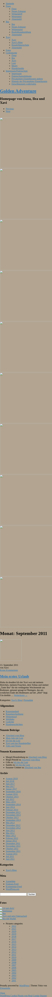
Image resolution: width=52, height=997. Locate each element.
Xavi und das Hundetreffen (18, 743)
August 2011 (11, 854)
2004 (14, 973)
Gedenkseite (11, 53)
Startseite (10, 3)
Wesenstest (17, 16)
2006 (14, 967)
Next (8, 111)
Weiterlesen (20, 695)
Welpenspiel (17, 29)
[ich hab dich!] (7, 908)
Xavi (8, 37)
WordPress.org (12, 889)
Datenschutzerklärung (21, 76)
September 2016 (13, 791)
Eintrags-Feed (12, 884)
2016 (14, 942)
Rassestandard (12, 711)
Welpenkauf (11, 716)
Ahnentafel (17, 19)
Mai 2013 (10, 822)
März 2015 (11, 802)
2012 (14, 952)
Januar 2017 (11, 789)
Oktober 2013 (12, 817)
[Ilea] (3, 913)
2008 (14, 962)
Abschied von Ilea (32, 767)
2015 (14, 944)
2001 (14, 980)
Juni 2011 (10, 859)
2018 (14, 936)
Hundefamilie (18, 68)
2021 (14, 929)
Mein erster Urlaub (14, 676)
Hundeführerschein (20, 45)
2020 (14, 931)
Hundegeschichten (14, 724)
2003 (14, 975)
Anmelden (10, 881)
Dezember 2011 (13, 843)
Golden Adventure (18, 91)
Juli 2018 (10, 781)
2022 (14, 926)
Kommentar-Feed (14, 886)
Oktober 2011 (12, 848)
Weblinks (10, 719)
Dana (8, 6)
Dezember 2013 (13, 812)
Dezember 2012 (13, 825)
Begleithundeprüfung (21, 32)
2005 (14, 970)
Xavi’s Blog (17, 42)
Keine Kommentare (9, 670)
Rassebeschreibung (14, 714)
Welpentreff (17, 14)
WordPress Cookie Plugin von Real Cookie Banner (23, 995)
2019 (14, 934)
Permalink (28, 700)
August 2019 (12, 778)
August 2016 (12, 794)
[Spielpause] (6, 911)
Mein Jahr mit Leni (14, 738)
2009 (14, 960)
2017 (14, 939)
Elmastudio (5, 988)
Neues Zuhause (19, 11)
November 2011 (13, 846)
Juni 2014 (10, 807)
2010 (14, 957)
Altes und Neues (13, 746)
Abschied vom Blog (15, 735)
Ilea (7, 21)
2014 (14, 947)
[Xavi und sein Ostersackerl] (13, 916)
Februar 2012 (12, 838)
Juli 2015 (10, 799)
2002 (14, 978)
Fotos (8, 50)
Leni (14, 63)
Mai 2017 (10, 786)
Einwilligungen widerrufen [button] (24, 84)
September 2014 (13, 804)
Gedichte (10, 722)
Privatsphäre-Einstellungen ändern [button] (27, 79)
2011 (14, 954)
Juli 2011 (10, 856)
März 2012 (11, 835)
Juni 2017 (10, 784)
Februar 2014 (12, 809)
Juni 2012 (10, 830)
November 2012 (13, 828)
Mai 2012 (10, 833)
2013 (14, 949)
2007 (14, 965)
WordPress (24, 985)
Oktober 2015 (12, 797)
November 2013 (13, 815)
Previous (10, 109)
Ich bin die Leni (13, 740)
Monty (15, 66)
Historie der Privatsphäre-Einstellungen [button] (29, 81)
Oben (2, 993)
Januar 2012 (11, 841)
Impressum (17, 73)
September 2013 (13, 820)
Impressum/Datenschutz (17, 71)
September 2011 (13, 851)
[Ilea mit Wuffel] (8, 918)
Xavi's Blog (16, 700)
